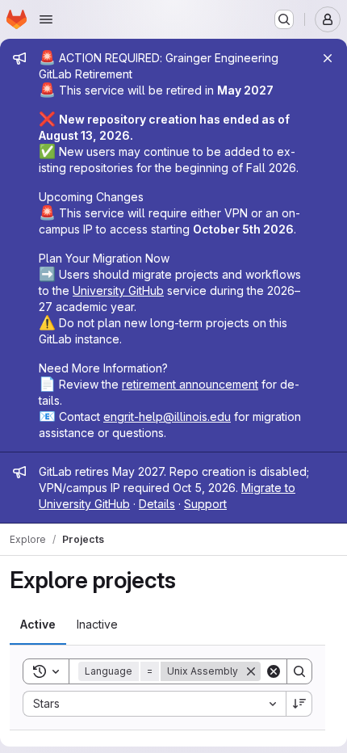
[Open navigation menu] (46, 19)
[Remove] (251, 671)
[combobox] (154, 704)
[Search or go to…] (284, 19)
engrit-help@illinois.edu (167, 416)
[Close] (327, 58)
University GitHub (118, 290)
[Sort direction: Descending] (299, 704)
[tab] (38, 624)
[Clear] (273, 671)
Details (157, 504)
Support (205, 504)
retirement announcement (190, 384)
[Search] (299, 671)
